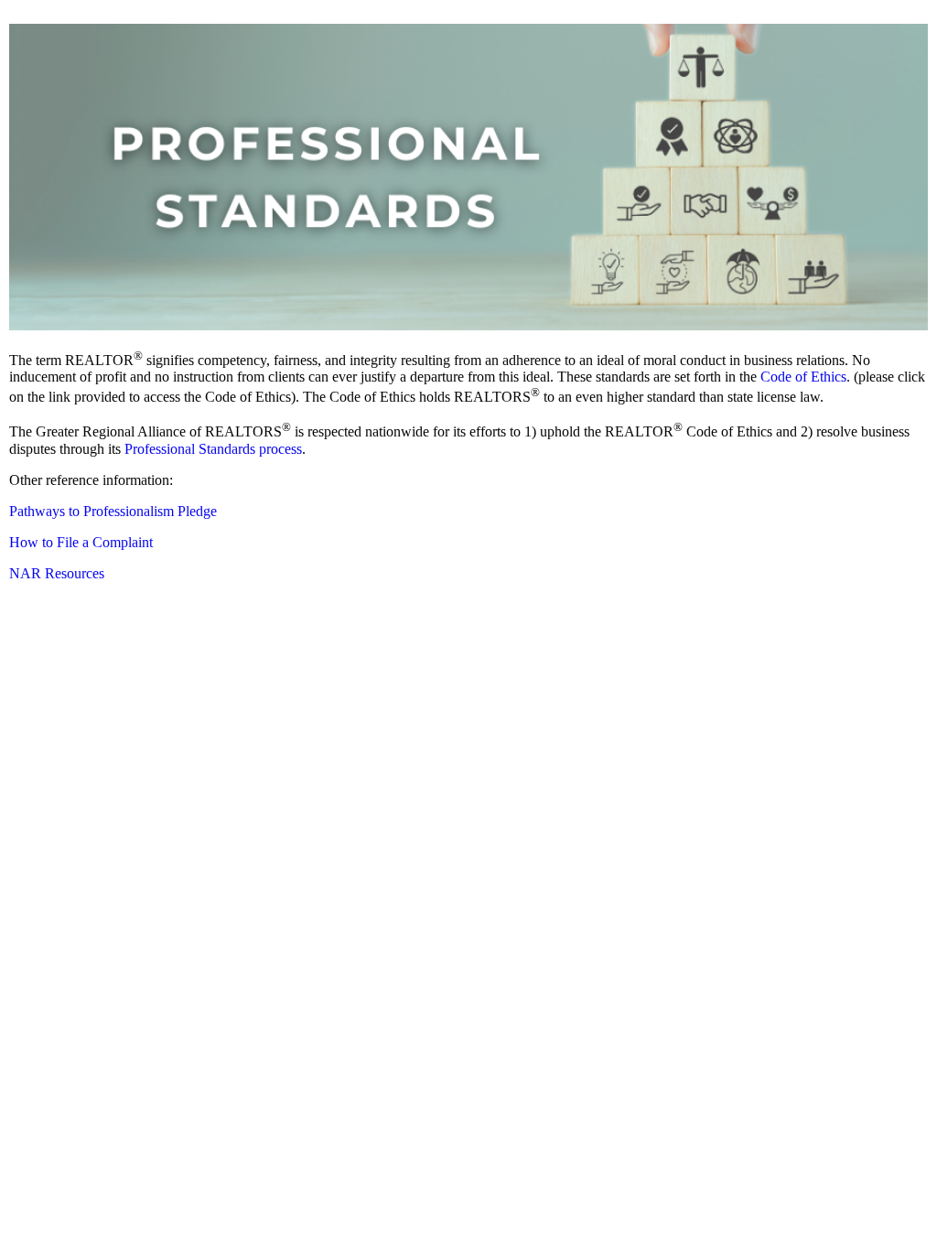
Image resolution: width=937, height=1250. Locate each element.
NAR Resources (56, 573)
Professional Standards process (213, 449)
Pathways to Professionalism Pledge (113, 511)
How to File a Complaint (81, 542)
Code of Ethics (803, 376)
